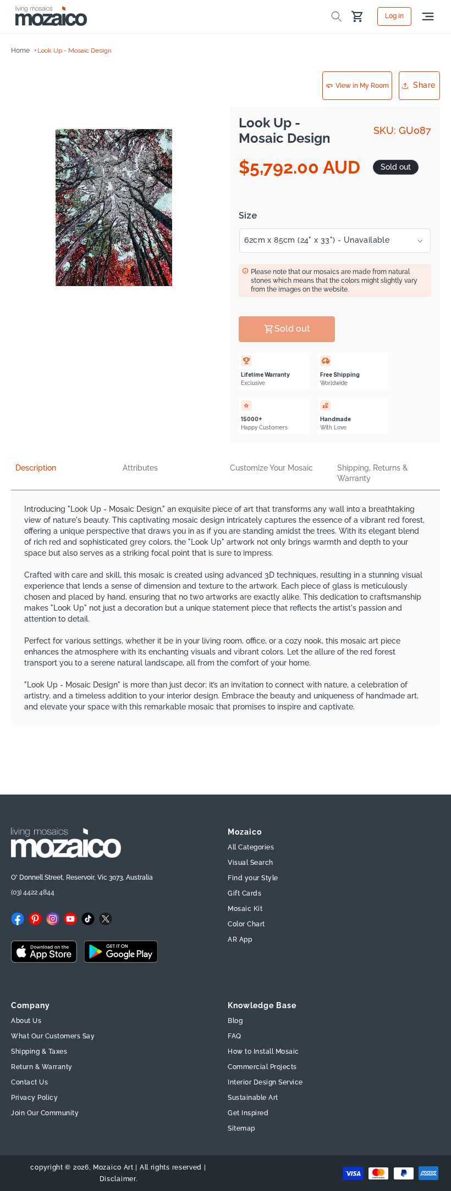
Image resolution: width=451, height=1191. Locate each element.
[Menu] (428, 16)
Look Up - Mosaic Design (74, 50)
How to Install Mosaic (263, 1051)
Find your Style (253, 878)
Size (248, 216)
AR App (240, 939)
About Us (26, 1021)
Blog (235, 1021)
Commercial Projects (262, 1067)
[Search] (336, 16)
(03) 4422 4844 (32, 892)
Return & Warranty (42, 1067)
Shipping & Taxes (39, 1051)
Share (424, 85)
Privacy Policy (34, 1097)
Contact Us (29, 1082)
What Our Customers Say (53, 1036)
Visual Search (250, 862)
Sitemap (241, 1128)
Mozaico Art (113, 1167)
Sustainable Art (253, 1097)
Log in (394, 16)
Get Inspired (248, 1113)
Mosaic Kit (245, 909)
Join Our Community (45, 1113)
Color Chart (246, 924)
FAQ (234, 1036)
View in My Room (362, 86)
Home (20, 50)
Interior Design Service (265, 1082)
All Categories (251, 847)
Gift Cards (244, 893)
